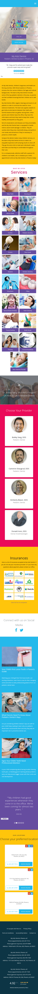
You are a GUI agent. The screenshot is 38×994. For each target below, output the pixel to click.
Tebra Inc (18, 928)
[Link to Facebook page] (31, 846)
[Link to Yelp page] (26, 846)
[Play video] (19, 385)
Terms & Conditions (8, 933)
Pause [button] (2, 76)
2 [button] (16, 822)
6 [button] (23, 822)
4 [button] (19, 822)
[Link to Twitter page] (29, 846)
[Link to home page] (19, 24)
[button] (35, 3)
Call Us (19, 36)
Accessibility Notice (21, 933)
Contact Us (32, 933)
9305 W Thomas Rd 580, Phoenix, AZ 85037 (19, 903)
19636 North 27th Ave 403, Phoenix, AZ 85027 (19, 855)
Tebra (26, 987)
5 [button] (21, 822)
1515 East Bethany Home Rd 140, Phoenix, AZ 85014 (19, 879)
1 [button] (14, 822)
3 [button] (18, 822)
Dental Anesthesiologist (19, 534)
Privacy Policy (27, 928)
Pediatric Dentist (19, 440)
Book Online (25, 864)
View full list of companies (19, 602)
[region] (19, 804)
